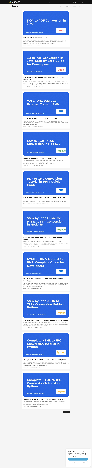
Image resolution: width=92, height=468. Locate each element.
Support (50, 2)
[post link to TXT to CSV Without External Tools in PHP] (46, 110)
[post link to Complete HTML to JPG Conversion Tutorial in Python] (46, 351)
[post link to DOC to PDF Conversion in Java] (46, 28)
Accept (78, 459)
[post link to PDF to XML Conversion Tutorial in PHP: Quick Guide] (46, 188)
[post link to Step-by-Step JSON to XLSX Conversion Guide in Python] (46, 311)
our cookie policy (81, 456)
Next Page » (66, 411)
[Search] (82, 2)
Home (14, 6)
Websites (56, 2)
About (61, 2)
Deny (83, 462)
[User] (79, 2)
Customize (73, 462)
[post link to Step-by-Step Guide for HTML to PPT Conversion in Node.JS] (46, 229)
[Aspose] (14, 2)
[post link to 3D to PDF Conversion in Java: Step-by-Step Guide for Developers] (46, 69)
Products (37, 2)
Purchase (44, 2)
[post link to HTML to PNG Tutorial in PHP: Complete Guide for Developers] (46, 271)
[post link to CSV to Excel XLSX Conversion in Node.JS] (46, 149)
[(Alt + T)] (17, 6)
